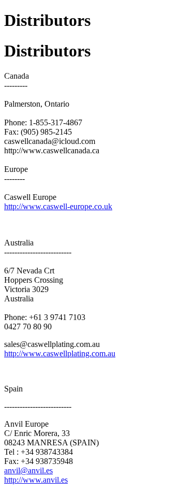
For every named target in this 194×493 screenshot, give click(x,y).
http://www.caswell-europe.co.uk (58, 206)
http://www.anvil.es (36, 479)
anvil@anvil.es (28, 470)
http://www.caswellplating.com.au (59, 353)
